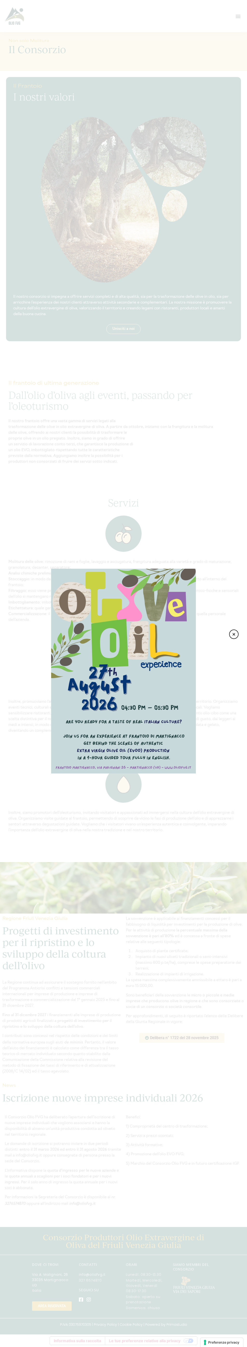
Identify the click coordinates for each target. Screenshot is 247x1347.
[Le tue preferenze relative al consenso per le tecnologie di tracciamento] (221, 1342)
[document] (123, 673)
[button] (234, 634)
